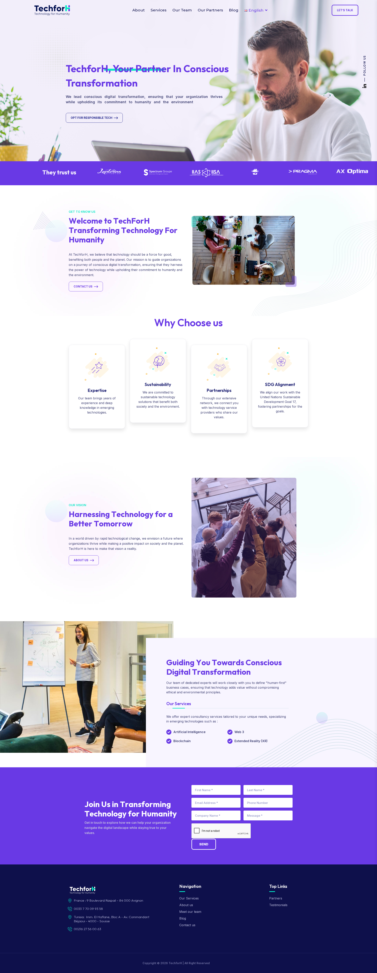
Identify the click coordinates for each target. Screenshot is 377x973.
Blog (233, 10)
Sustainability (158, 384)
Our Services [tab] (178, 703)
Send (203, 844)
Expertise (97, 390)
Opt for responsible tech (91, 117)
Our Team (182, 10)
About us (81, 560)
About (138, 10)
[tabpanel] (227, 729)
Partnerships (219, 390)
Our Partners (210, 10)
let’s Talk (345, 10)
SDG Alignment (280, 384)
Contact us (83, 286)
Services (159, 10)
